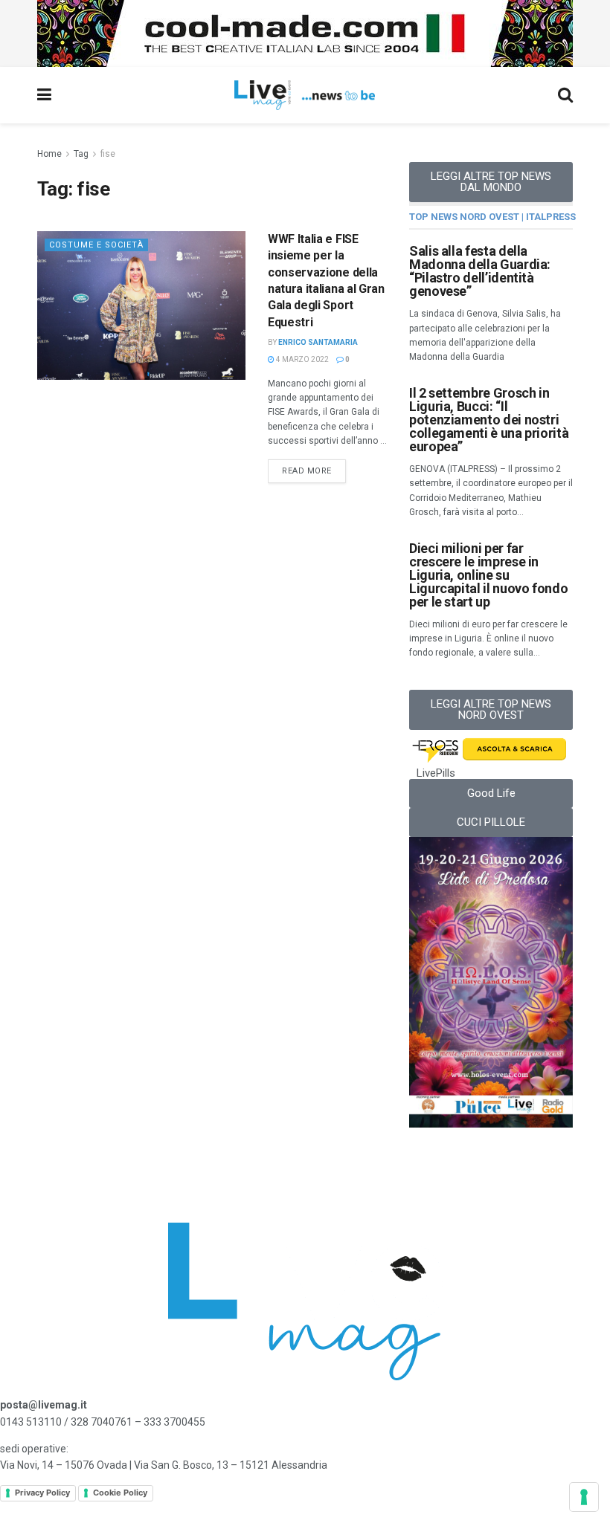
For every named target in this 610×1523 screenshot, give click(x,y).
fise (107, 154)
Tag (81, 154)
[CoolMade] (305, 33)
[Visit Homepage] (304, 95)
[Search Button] (565, 95)
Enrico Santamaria (318, 342)
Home (49, 154)
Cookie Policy (120, 1492)
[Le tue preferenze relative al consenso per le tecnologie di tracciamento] (584, 1497)
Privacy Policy (42, 1492)
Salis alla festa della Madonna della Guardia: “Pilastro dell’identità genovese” (479, 271)
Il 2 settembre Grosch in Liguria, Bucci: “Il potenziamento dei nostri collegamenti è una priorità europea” (488, 419)
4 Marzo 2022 (301, 359)
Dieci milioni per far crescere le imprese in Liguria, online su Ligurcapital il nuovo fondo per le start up (488, 574)
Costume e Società (96, 245)
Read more (314, 467)
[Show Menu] (44, 95)
